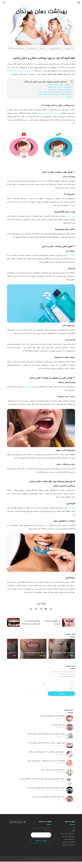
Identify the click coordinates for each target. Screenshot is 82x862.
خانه (73, 828)
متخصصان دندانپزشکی (68, 845)
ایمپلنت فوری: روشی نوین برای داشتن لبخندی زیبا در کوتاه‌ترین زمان (42, 778)
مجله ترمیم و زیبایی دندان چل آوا (20, 71)
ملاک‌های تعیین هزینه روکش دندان (53, 769)
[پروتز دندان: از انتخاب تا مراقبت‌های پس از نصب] (69, 799)
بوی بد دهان (70, 216)
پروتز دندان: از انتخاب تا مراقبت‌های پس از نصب (48, 796)
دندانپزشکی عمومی (54, 48)
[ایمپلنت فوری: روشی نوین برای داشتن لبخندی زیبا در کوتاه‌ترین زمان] (69, 781)
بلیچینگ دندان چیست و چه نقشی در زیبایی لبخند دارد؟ (46, 760)
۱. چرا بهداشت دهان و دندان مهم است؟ (59, 84)
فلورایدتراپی (71, 508)
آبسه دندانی (28, 386)
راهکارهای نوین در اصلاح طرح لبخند (53, 715)
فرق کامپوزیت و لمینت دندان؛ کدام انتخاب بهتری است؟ (46, 742)
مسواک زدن (71, 255)
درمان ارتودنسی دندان (68, 836)
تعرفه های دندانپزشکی (68, 842)
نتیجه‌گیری (69, 97)
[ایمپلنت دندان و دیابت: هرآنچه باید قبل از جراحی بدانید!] (69, 736)
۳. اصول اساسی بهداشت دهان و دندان (60, 89)
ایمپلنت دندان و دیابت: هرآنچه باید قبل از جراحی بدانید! (46, 733)
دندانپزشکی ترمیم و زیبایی (67, 833)
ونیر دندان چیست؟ (58, 724)
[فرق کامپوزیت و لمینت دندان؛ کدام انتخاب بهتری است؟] (69, 745)
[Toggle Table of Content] (70, 81)
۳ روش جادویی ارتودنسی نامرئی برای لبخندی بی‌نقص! (47, 751)
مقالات (42, 48)
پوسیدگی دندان (53, 113)
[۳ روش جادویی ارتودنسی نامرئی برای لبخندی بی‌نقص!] (69, 754)
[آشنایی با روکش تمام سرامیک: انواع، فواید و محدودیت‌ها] (69, 790)
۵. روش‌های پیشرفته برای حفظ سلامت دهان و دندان (55, 94)
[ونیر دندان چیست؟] (69, 727)
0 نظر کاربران (31, 48)
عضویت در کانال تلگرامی (16, 822)
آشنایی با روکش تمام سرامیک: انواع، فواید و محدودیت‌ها (46, 787)
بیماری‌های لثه (41, 113)
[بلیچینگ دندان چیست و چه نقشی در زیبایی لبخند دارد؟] (69, 763)
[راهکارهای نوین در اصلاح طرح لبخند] (69, 718)
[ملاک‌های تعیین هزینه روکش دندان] (69, 772)
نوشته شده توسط (15, 48)
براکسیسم (46, 525)
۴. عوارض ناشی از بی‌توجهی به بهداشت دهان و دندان (55, 92)
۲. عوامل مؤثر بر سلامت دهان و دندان (60, 87)
